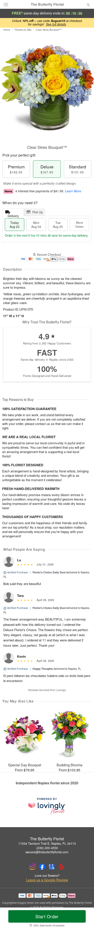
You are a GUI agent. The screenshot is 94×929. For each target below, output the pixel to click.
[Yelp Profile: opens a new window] (61, 867)
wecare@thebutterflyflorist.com (47, 852)
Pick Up (37, 212)
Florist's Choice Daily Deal (49, 572)
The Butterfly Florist (47, 4)
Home (6, 29)
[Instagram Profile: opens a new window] (33, 867)
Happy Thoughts (43, 669)
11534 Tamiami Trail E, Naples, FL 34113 (47, 843)
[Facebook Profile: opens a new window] (42, 867)
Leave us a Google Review (47, 880)
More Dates (79, 224)
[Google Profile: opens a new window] (52, 867)
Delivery (13, 215)
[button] (85, 919)
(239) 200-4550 (47, 848)
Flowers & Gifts (23, 29)
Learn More (73, 191)
